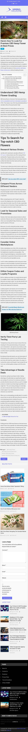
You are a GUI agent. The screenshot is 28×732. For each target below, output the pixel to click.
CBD (2, 48)
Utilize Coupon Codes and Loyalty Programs (15, 85)
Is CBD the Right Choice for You (10, 416)
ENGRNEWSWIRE (13, 613)
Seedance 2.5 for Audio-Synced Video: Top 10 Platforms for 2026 (17, 618)
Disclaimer (4, 674)
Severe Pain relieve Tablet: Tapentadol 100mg (12, 486)
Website (4, 578)
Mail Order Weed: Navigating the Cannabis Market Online (13, 532)
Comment (5, 550)
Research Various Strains (11, 80)
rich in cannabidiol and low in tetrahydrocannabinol (14, 101)
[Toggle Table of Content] (24, 75)
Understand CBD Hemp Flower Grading (13, 77)
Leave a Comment (6, 53)
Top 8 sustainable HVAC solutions (5, 459)
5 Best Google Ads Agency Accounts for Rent (17, 647)
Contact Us (5, 671)
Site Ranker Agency (14, 624)
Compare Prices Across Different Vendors (15, 81)
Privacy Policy (5, 677)
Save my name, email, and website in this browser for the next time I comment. (6, 590)
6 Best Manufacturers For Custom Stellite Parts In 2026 (18, 629)
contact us (15, 721)
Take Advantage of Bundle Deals (13, 88)
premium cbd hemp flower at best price (11, 455)
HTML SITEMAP (6, 682)
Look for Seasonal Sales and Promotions (15, 82)
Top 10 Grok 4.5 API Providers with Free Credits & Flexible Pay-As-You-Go (18, 607)
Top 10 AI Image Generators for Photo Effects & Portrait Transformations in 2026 (18, 637)
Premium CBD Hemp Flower (8, 453)
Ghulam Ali (13, 51)
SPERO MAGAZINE (21, 728)
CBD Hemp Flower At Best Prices (9, 451)
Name (4, 565)
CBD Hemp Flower (11, 449)
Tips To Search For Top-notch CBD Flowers (12, 78)
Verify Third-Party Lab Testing (12, 86)
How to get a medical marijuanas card (10, 509)
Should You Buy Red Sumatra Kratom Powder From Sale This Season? (24, 459)
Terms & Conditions (7, 680)
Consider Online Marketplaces (12, 84)
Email (4, 571)
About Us (4, 668)
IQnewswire (12, 652)
